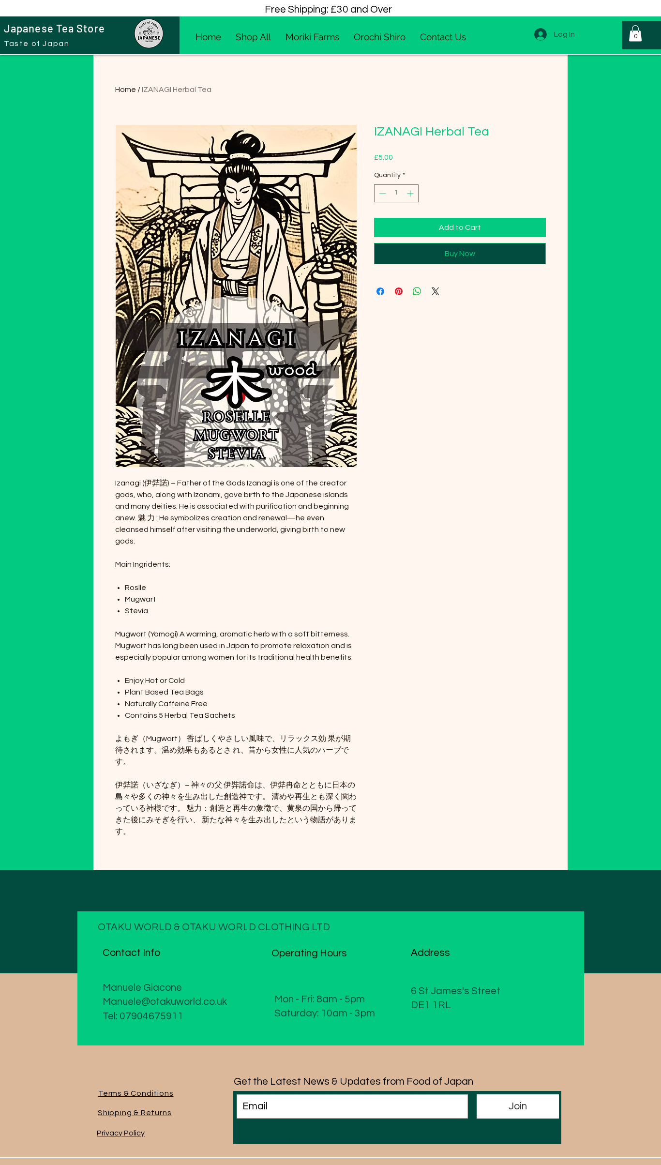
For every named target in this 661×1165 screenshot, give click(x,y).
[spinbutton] (396, 193)
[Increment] (411, 193)
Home (125, 89)
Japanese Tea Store (54, 28)
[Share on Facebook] (380, 291)
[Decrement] (382, 193)
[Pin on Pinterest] (399, 291)
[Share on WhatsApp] (417, 291)
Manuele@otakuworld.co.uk (165, 1002)
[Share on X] (435, 291)
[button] (635, 33)
